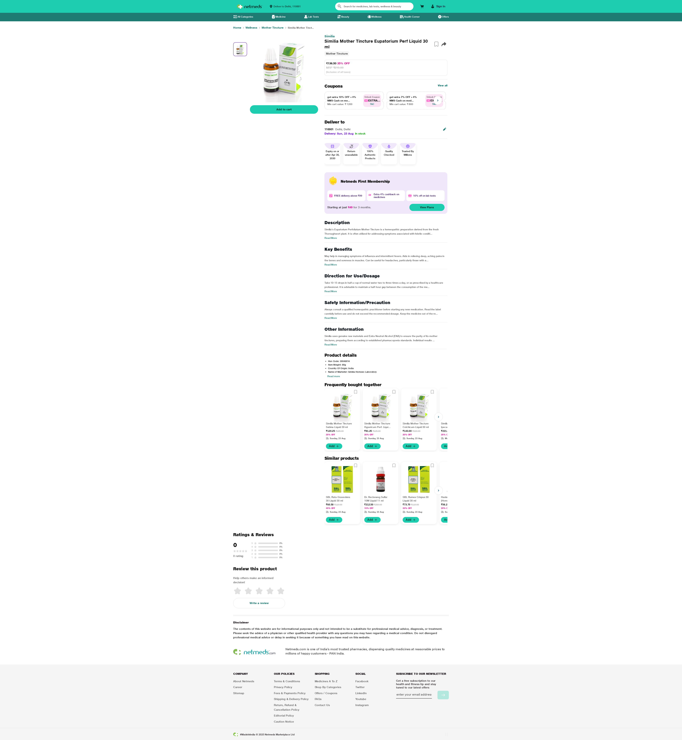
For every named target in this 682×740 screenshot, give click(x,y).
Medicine (280, 16)
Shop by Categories (328, 687)
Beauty (345, 16)
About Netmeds (243, 681)
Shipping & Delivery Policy (291, 699)
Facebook (362, 681)
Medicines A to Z (326, 681)
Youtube (360, 699)
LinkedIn (361, 693)
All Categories (245, 16)
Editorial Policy (284, 715)
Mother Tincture (337, 53)
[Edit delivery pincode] (444, 129)
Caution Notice (284, 721)
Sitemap (238, 693)
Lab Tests (313, 16)
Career (237, 687)
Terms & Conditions (287, 681)
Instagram (362, 705)
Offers (445, 16)
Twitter (360, 687)
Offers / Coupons (326, 693)
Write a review (259, 603)
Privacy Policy (283, 687)
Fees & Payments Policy (289, 693)
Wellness (376, 16)
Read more (333, 376)
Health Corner (412, 16)
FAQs (318, 699)
